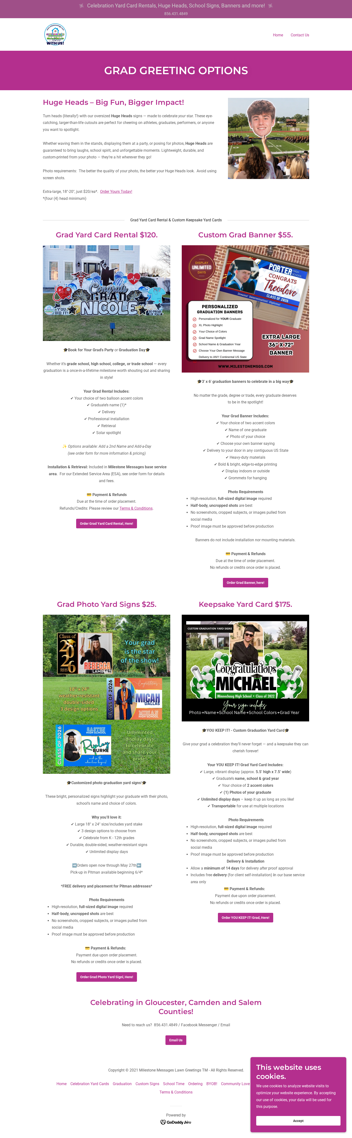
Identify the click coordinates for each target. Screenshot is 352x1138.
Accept (298, 1121)
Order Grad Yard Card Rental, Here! (106, 523)
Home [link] (278, 35)
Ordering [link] (195, 1084)
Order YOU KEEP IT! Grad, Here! (245, 918)
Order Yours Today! (116, 191)
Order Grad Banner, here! (245, 583)
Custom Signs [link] (147, 1084)
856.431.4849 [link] (176, 13)
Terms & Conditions (136, 508)
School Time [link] (173, 1084)
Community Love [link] (235, 1084)
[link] (55, 34)
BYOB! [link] (211, 1084)
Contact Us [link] (300, 35)
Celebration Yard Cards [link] (89, 1084)
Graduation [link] (122, 1084)
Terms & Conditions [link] (176, 1092)
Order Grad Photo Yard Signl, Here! (106, 977)
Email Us (175, 1040)
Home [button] (62, 1084)
